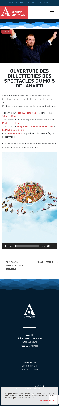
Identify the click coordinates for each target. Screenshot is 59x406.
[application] (29, 200)
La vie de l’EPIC (29, 362)
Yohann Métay (9, 116)
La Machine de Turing (13, 129)
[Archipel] (5, 12)
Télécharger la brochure (29, 338)
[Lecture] (5, 246)
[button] (29, 200)
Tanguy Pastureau (27, 112)
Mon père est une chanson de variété (34, 126)
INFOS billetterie (44, 262)
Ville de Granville (29, 346)
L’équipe (29, 335)
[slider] (27, 246)
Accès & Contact (30, 366)
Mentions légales (29, 370)
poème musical (14, 133)
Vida (17, 123)
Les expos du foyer (29, 342)
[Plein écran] (53, 246)
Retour (8, 32)
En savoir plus (46, 400)
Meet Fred (7, 123)
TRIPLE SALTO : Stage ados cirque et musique (14, 265)
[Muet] (48, 246)
